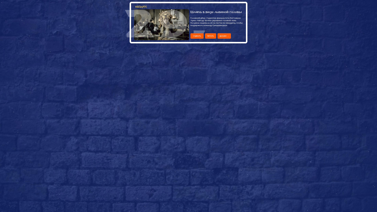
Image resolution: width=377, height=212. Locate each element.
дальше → (224, 36)
